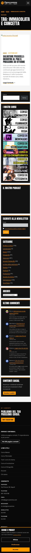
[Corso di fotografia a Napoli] (15, 177)
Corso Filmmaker (6, 456)
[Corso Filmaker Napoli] (15, 121)
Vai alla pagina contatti (10, 442)
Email (4, 222)
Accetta (15, 549)
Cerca (5, 94)
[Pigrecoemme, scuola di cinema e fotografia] (9, 3)
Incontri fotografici (9, 261)
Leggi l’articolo (8, 83)
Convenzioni (7, 249)
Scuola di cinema (8, 277)
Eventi (5, 53)
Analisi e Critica (8, 246)
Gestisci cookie (9, 393)
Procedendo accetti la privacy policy (15, 228)
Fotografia (6, 255)
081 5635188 (7, 420)
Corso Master (5, 452)
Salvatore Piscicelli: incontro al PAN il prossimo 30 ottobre (14, 59)
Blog (7, 11)
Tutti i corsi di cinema (8, 460)
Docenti (3, 471)
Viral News (6, 283)
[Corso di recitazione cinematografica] (15, 169)
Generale (6, 258)
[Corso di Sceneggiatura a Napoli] (15, 145)
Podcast (5, 270)
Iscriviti (3, 512)
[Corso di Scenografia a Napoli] (15, 161)
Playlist (5, 267)
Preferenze (15, 545)
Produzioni (6, 274)
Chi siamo (4, 474)
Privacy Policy (17, 534)
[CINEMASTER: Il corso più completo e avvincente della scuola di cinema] (15, 113)
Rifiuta (15, 540)
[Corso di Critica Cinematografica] (15, 153)
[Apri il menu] (28, 3)
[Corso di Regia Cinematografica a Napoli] (15, 129)
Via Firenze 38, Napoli (8, 487)
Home (2, 11)
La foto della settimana (10, 264)
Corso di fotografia (7, 467)
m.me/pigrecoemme (7, 506)
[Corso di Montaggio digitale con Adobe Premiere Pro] (15, 137)
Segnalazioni (7, 280)
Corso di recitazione (7, 463)
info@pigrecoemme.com (9, 500)
